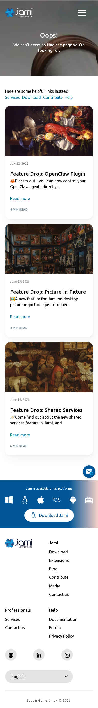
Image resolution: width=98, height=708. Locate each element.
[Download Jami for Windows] (9, 502)
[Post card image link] (49, 131)
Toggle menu (85, 12)
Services (12, 97)
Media (54, 585)
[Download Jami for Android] (73, 502)
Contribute (53, 97)
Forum (55, 627)
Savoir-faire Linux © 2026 (49, 700)
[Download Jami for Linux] (25, 502)
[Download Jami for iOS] (57, 502)
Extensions (59, 560)
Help (69, 97)
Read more (20, 198)
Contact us (59, 594)
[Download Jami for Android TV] (89, 502)
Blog (53, 569)
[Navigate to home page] (19, 12)
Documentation (63, 619)
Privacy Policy (61, 636)
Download (31, 97)
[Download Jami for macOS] (41, 502)
